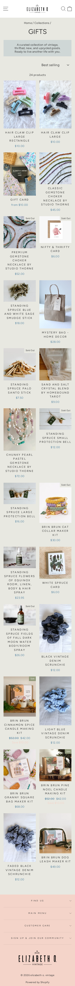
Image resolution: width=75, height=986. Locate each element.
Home (28, 23)
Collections (41, 23)
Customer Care (37, 925)
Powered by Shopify (37, 982)
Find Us (37, 900)
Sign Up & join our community (37, 938)
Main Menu (37, 913)
